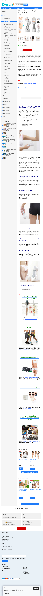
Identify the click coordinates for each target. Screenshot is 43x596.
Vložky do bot (6, 46)
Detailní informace (21, 87)
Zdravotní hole (6, 81)
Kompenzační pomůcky (8, 60)
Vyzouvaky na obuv (7, 43)
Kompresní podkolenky (8, 48)
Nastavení (7, 593)
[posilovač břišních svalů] (29, 431)
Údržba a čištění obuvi (8, 51)
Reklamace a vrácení (5, 539)
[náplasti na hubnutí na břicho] (29, 397)
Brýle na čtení (6, 78)
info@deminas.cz (6, 566)
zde (22, 590)
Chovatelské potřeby (7, 101)
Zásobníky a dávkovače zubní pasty (10, 29)
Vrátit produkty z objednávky (7, 546)
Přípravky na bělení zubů (8, 30)
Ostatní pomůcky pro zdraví (8, 77)
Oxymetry (5, 84)
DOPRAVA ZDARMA (5, 118)
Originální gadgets (6, 113)
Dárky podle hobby (6, 107)
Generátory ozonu (7, 86)
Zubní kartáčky (6, 37)
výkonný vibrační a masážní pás (31, 377)
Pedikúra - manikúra (7, 49)
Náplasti (5, 69)
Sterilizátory (6, 89)
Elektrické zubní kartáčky (8, 33)
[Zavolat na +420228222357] (3, 0)
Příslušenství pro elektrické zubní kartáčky (10, 36)
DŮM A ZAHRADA (5, 98)
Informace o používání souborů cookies (8, 542)
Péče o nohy (6, 42)
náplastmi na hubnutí (27, 408)
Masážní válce (6, 23)
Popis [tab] (20, 98)
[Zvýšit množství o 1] (22, 49)
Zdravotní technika (7, 93)
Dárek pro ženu (6, 110)
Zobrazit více (21, 528)
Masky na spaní (6, 80)
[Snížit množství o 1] (22, 50)
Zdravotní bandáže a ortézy (8, 24)
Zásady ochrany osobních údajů (7, 537)
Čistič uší (5, 72)
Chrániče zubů (6, 32)
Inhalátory (5, 90)
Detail (32, 498)
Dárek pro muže (6, 112)
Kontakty (3, 543)
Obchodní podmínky (5, 536)
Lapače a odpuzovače (7, 99)
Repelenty (5, 87)
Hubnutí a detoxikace (7, 63)
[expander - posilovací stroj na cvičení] (29, 337)
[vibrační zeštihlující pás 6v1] (29, 367)
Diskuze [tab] (23, 98)
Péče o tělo (5, 95)
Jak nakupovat (20, 0)
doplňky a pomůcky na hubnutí (30, 83)
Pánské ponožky (7, 52)
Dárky (4, 115)
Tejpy (5, 26)
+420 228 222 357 (6, 568)
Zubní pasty (6, 39)
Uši (4, 71)
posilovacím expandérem (24, 349)
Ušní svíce (5, 74)
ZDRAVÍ (3, 15)
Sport (4, 96)
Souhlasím (36, 588)
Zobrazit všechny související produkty (30, 503)
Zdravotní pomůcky (6, 18)
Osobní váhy (6, 66)
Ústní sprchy (6, 40)
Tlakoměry (5, 92)
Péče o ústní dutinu (7, 27)
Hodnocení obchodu (21, 508)
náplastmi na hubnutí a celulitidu (31, 319)
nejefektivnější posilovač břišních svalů (30, 441)
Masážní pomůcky (7, 20)
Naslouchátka (6, 75)
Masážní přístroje (7, 21)
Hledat (25, 4)
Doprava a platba (5, 540)
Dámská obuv (6, 45)
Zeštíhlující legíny (7, 68)
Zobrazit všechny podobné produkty (29, 472)
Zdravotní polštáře (7, 55)
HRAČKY (3, 116)
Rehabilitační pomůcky (8, 57)
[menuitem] (4, 8)
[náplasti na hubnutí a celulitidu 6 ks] (29, 308)
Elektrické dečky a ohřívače (8, 83)
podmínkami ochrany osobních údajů (18, 558)
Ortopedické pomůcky (7, 54)
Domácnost (5, 104)
